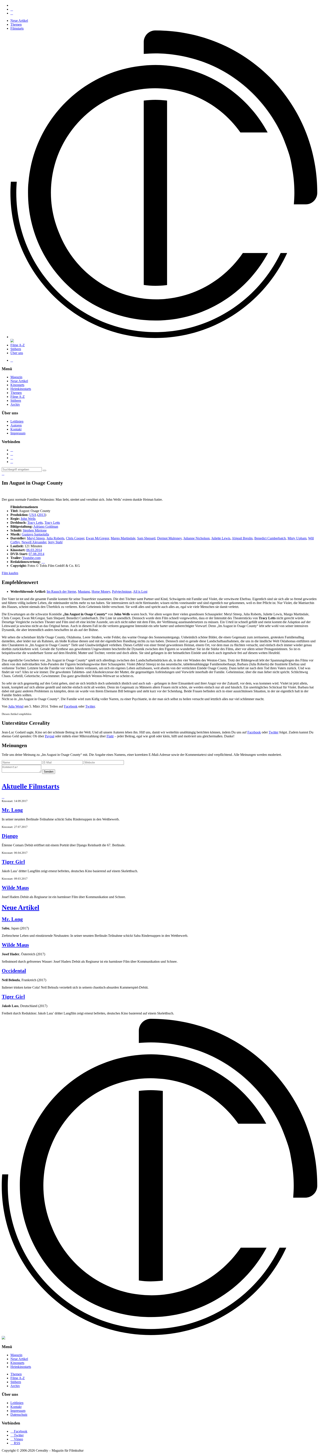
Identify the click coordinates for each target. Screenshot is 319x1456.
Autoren (16, 425)
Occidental (14, 971)
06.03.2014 (34, 550)
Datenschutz (18, 1414)
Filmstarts (17, 28)
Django (10, 836)
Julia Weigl (15, 706)
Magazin (16, 377)
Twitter (90, 706)
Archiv (15, 404)
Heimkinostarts (20, 389)
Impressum (17, 433)
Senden (48, 771)
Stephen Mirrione (35, 530)
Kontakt (15, 429)
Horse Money (101, 591)
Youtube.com (31, 558)
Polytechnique (122, 591)
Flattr (110, 736)
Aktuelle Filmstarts (30, 786)
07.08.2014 (36, 554)
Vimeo (16, 1439)
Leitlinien (16, 421)
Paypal (49, 736)
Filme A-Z (17, 345)
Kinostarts (17, 385)
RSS (15, 1443)
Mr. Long (12, 810)
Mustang (84, 591)
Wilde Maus (15, 887)
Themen (16, 24)
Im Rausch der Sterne (61, 591)
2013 (41, 515)
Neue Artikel (19, 20)
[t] (44, 470)
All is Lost (140, 591)
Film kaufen (10, 573)
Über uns (16, 353)
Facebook (70, 706)
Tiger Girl (13, 862)
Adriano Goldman (45, 526)
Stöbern (15, 349)
